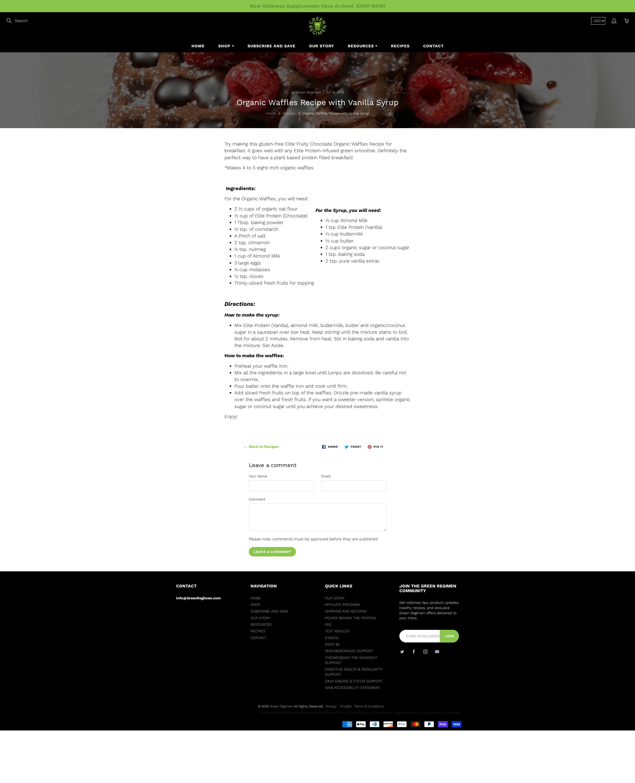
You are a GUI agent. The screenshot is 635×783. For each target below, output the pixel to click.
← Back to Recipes (261, 446)
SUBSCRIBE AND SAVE (271, 46)
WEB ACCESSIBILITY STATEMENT (352, 688)
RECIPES (400, 46)
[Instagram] (425, 651)
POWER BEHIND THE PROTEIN (350, 618)
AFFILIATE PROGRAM (342, 605)
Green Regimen (281, 706)
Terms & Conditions (369, 706)
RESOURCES (361, 46)
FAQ (328, 624)
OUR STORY (321, 46)
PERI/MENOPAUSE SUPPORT (349, 651)
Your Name (258, 476)
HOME (198, 46)
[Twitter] (402, 651)
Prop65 (346, 706)
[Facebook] (413, 651)
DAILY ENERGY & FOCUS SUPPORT (353, 681)
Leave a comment (272, 552)
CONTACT (433, 46)
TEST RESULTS (337, 631)
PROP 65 (332, 644)
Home (271, 113)
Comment (257, 499)
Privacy (331, 706)
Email (326, 476)
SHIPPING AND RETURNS (346, 611)
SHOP (225, 46)
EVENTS (331, 638)
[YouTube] (437, 651)
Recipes (289, 113)
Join (449, 636)
